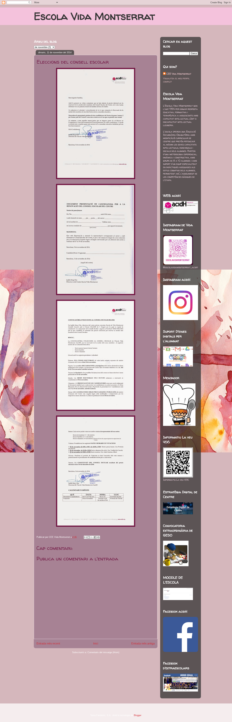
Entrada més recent (48, 643)
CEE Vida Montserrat (178, 73)
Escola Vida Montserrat (94, 16)
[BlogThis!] (88, 537)
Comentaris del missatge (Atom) (103, 652)
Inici (95, 643)
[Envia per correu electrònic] (85, 537)
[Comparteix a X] (92, 537)
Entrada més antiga (143, 643)
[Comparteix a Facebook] (95, 537)
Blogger (137, 715)
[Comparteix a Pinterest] (98, 537)
